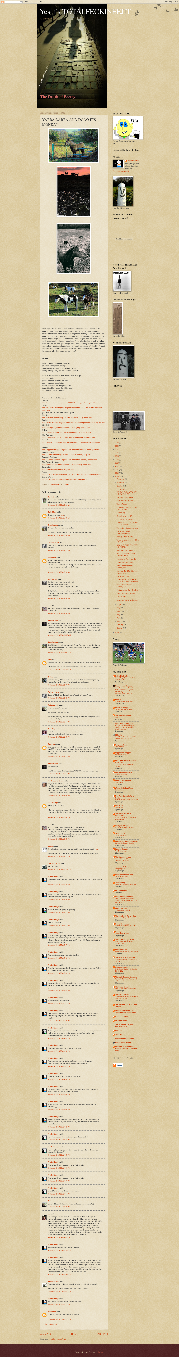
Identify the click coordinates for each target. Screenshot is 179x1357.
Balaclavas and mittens (125, 501)
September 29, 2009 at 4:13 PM (59, 1140)
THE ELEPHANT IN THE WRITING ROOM (124, 1025)
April (119, 618)
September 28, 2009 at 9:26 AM (59, 572)
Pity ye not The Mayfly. (125, 519)
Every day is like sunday (125, 562)
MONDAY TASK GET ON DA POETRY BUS (127, 493)
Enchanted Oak (121, 908)
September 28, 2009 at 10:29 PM (59, 869)
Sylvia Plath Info (121, 676)
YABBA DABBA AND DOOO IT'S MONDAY (127, 508)
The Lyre (118, 1034)
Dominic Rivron (53, 1281)
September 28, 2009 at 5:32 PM (59, 756)
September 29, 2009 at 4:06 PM (59, 1079)
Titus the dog (120, 883)
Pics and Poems (121, 890)
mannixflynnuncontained (124, 896)
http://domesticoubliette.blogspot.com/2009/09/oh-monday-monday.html (69, 460)
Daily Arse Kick (121, 745)
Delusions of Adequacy (124, 875)
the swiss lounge (121, 707)
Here (96, 849)
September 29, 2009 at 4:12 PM (59, 1127)
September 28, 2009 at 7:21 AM (59, 505)
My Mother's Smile (121, 851)
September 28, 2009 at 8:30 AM (59, 535)
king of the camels (122, 924)
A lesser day (121, 513)
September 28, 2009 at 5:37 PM (59, 774)
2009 (117, 476)
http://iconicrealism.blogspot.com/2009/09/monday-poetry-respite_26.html (70, 403)
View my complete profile (121, 171)
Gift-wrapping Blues (121, 876)
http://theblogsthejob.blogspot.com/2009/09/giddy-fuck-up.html (66, 427)
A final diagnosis (120, 835)
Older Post (102, 1334)
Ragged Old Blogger (123, 753)
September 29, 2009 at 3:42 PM (59, 926)
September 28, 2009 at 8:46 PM (59, 817)
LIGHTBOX (119, 806)
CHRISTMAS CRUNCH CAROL (125, 989)
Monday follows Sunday (125, 536)
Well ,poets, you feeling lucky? (127, 550)
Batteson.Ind (52, 579)
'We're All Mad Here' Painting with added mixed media (126, 980)
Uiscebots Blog (121, 1020)
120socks (118, 735)
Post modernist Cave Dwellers (127, 590)
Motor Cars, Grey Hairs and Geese (126, 800)
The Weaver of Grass (55, 781)
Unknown (51, 744)
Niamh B (51, 497)
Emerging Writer (54, 863)
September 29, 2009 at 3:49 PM (59, 958)
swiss (50, 659)
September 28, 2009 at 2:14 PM (59, 722)
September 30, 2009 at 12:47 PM (59, 1320)
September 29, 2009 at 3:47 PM (59, 945)
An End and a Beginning (123, 910)
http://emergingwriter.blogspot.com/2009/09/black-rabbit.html (65, 479)
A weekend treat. (120, 754)
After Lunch (119, 782)
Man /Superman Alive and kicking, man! (126, 555)
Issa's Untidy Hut (121, 1016)
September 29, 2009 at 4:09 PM (59, 1109)
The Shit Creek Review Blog (125, 916)
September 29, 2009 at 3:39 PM (59, 900)
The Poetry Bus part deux (126, 497)
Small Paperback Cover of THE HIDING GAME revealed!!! (125, 738)
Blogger (100, 1352)
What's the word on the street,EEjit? (125, 566)
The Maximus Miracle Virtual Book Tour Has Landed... (126, 997)
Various (118, 700)
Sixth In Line (120, 833)
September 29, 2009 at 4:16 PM (59, 1168)
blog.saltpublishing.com (124, 1038)
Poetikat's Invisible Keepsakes (126, 841)
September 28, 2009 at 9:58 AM (59, 613)
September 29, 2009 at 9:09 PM (59, 1237)
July (118, 608)
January (120, 628)
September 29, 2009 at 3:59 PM (59, 1021)
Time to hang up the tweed (126, 593)
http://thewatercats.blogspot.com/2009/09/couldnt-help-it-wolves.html (68, 437)
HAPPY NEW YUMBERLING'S (125, 926)
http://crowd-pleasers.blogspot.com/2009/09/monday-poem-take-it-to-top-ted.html (73, 423)
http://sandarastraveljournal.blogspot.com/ (58, 469)
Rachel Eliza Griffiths (123, 1042)
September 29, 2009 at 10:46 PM (59, 1274)
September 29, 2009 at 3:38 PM (59, 884)
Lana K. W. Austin (121, 774)
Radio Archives (121, 950)
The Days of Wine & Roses (125, 957)
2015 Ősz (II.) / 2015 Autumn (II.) (125, 827)
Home (74, 1334)
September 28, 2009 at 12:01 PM (59, 652)
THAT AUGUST (122, 597)
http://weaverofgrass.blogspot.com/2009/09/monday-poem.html (66, 464)
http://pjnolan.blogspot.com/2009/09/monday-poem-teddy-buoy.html (68, 432)
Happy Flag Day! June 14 (123, 693)
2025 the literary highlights (124, 701)
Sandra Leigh (53, 803)
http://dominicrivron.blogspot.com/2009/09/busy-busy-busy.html (66, 455)
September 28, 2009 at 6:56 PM (59, 796)
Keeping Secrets (121, 849)
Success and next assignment (127, 600)
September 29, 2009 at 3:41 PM (59, 913)
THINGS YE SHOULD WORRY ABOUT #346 (128, 524)
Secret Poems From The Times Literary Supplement (125, 1011)
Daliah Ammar (120, 790)
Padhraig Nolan (53, 542)
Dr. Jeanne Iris (53, 705)
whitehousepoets (121, 967)
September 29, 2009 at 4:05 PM (59, 1066)
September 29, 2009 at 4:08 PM (59, 1094)
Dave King (51, 729)
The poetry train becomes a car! (128, 528)
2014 (117, 459)
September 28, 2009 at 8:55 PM (59, 839)
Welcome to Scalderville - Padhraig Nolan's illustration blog (126, 1048)
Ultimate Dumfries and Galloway (126, 884)
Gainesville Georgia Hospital (124, 843)
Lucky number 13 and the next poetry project (127, 572)
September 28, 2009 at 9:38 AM (59, 598)
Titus (49, 605)
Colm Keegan (53, 525)
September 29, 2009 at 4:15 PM (59, 1155)
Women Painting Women (124, 788)
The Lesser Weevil (122, 987)
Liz (49, 1214)
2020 (117, 446)
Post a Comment (51, 1324)
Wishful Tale (119, 808)
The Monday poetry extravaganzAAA (123, 532)
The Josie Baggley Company (126, 977)
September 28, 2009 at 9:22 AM (59, 550)
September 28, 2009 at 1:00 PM (59, 685)
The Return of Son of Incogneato (123, 815)
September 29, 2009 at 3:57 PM (59, 1003)
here (62, 515)
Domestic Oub (53, 620)
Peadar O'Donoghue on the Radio (126, 951)
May (119, 615)
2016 (117, 453)
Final (116, 717)
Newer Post (45, 1334)
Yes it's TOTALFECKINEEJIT (85, 11)
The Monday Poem (123, 576)
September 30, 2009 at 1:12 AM (59, 1304)
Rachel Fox (52, 512)
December (121, 479)
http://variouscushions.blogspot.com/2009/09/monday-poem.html (67, 418)
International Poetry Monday (126, 559)
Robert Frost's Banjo (123, 780)
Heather (50, 677)
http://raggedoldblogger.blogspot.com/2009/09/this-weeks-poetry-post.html (70, 450)
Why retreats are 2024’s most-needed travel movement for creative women (125, 727)
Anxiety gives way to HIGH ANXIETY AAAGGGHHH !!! (127, 580)
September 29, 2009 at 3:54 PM (59, 991)
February (120, 625)
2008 (117, 632)
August (119, 604)
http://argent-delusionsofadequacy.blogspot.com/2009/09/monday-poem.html (71, 474)
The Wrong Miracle (122, 995)
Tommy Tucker (122, 504)
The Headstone (120, 747)
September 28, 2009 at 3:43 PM (59, 737)
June (119, 611)
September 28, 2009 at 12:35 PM (59, 670)
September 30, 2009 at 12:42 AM (59, 1292)
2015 (117, 456)
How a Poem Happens (123, 772)
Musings (118, 932)
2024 (117, 443)
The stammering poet (123, 857)
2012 (117, 466)
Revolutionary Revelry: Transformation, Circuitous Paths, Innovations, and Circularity (125, 689)
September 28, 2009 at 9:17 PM (59, 856)
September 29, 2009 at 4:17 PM (59, 1194)
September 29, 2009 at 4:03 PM (59, 1051)
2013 (117, 463)
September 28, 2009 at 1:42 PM (59, 698)
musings (118, 1030)
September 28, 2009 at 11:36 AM (59, 635)
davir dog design (121, 825)
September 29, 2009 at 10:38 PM (59, 1250)
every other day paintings (124, 723)
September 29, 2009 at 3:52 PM (59, 973)
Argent (50, 846)
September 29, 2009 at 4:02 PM (59, 1038)
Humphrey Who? (120, 869)
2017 (117, 449)
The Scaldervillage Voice (124, 940)
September (121, 489)
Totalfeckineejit (53, 876)
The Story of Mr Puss (122, 934)
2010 (117, 473)
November (121, 482)
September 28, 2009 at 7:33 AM (59, 518)
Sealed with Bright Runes (123, 918)
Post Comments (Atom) (57, 1339)
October (120, 486)
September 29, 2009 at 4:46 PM (59, 1207)
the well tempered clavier (123, 709)
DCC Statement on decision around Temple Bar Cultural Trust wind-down (126, 900)
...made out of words (123, 867)
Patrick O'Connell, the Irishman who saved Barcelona (125, 860)
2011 (117, 470)
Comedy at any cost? (124, 516)
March (119, 621)
